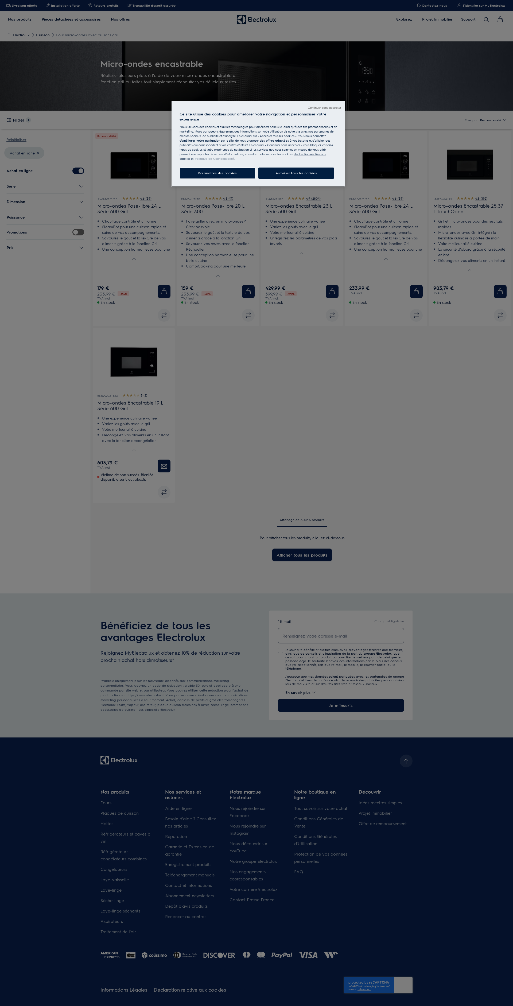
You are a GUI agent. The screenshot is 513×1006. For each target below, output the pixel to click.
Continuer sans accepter (324, 107)
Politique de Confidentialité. (215, 159)
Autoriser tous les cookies (296, 173)
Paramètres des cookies (217, 173)
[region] (258, 144)
